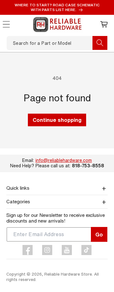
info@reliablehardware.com (63, 160)
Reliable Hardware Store (68, 274)
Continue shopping (57, 119)
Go (99, 234)
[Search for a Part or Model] (99, 43)
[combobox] (57, 43)
